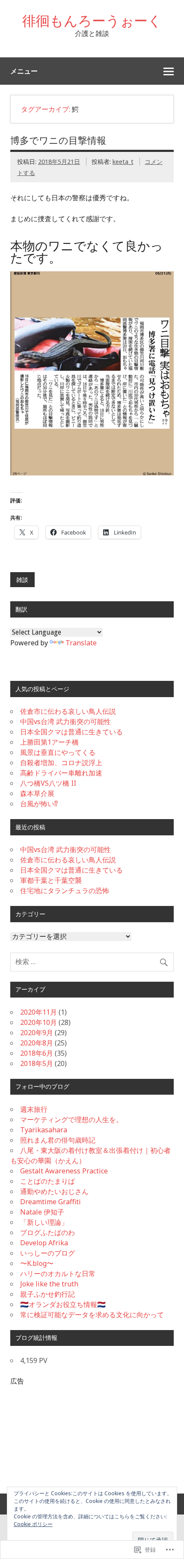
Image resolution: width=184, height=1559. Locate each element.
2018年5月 (36, 1063)
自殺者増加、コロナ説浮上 (61, 762)
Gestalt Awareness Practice (64, 1171)
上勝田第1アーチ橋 (49, 742)
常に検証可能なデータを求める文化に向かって (92, 1314)
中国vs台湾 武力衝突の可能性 (65, 721)
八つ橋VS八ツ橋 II (48, 783)
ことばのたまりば (47, 1181)
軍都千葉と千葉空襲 (51, 880)
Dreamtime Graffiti (50, 1201)
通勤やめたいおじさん (54, 1191)
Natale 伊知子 (42, 1212)
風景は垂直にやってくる (57, 752)
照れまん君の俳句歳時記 (57, 1140)
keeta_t (123, 161)
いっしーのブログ (47, 1253)
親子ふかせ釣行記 (47, 1294)
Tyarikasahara (43, 1129)
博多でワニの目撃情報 (58, 140)
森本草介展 (37, 793)
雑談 (22, 580)
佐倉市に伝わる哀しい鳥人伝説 (68, 711)
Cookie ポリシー (33, 1524)
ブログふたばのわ (47, 1232)
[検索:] (92, 961)
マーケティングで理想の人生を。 (71, 1119)
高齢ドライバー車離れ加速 (61, 773)
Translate (81, 642)
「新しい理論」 (44, 1222)
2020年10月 (38, 1022)
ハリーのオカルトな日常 (57, 1273)
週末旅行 (33, 1109)
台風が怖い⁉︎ (39, 803)
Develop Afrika (44, 1242)
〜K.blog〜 (36, 1263)
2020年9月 (36, 1032)
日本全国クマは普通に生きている (71, 731)
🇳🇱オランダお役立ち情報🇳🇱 (63, 1304)
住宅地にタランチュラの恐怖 (64, 890)
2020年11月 (38, 1012)
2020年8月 (36, 1043)
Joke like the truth (49, 1284)
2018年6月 (36, 1053)
